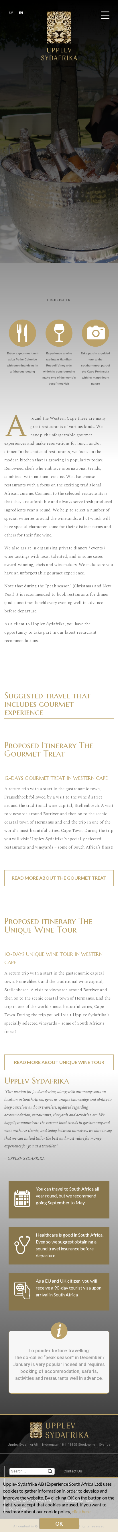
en (21, 13)
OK (59, 1523)
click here (81, 1511)
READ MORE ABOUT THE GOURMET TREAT (59, 877)
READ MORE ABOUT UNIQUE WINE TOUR (59, 1062)
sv (11, 13)
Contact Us (73, 1471)
